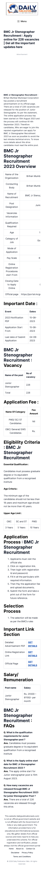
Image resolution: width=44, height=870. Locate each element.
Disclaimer (15, 852)
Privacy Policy (27, 852)
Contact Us (30, 849)
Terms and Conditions (22, 856)
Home (11, 849)
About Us (20, 849)
